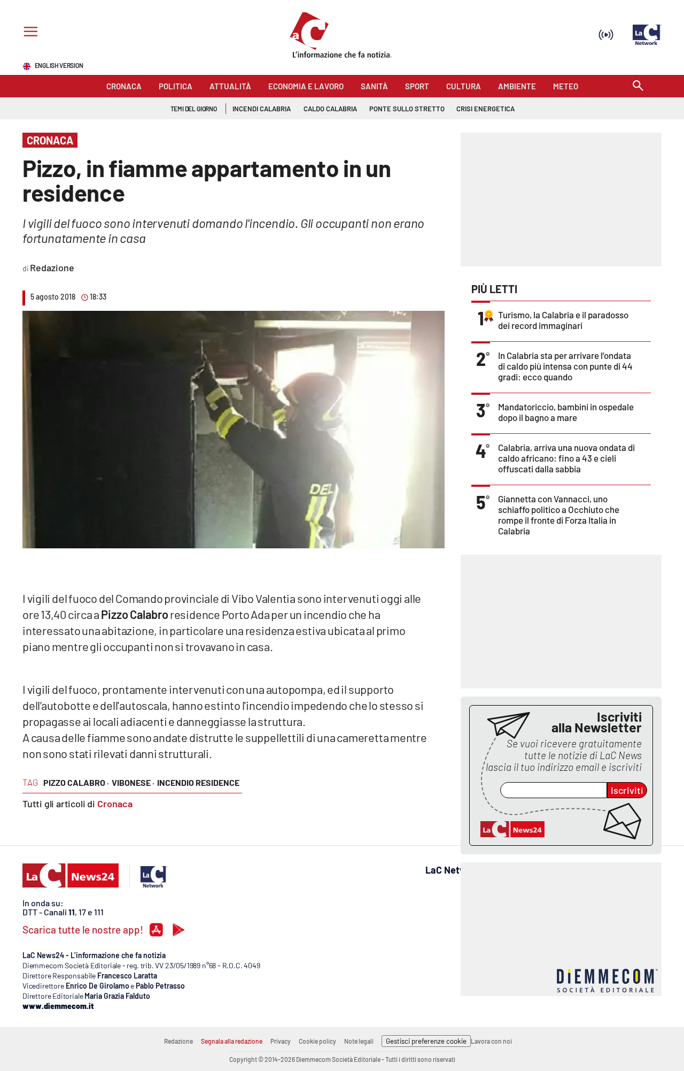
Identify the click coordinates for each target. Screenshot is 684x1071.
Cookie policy (317, 1041)
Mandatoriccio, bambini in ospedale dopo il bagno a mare (566, 412)
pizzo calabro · (76, 782)
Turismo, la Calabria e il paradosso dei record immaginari (563, 320)
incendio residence (198, 782)
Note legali (359, 1041)
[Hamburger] (28, 33)
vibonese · (133, 782)
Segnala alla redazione (231, 1041)
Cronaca (115, 803)
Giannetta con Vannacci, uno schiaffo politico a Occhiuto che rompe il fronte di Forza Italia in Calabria (558, 514)
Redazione (178, 1041)
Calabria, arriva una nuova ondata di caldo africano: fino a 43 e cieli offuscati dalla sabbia (566, 458)
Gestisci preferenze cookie (426, 1041)
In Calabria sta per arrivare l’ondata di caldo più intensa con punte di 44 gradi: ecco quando (565, 366)
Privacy (280, 1041)
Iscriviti (627, 790)
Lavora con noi (491, 1041)
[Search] (638, 86)
